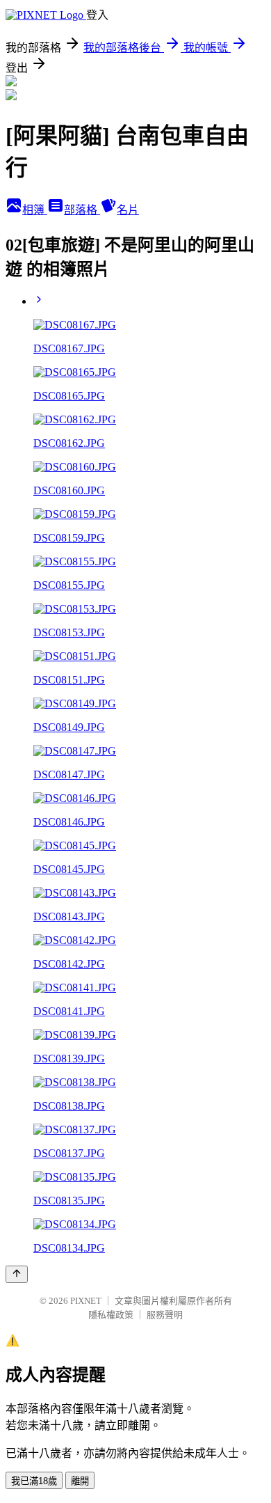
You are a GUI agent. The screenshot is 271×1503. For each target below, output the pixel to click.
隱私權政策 (110, 1314)
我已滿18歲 (34, 1481)
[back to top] (17, 1274)
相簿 (34, 210)
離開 (80, 1481)
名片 (128, 210)
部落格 (82, 210)
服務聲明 (165, 1314)
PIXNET (85, 1301)
